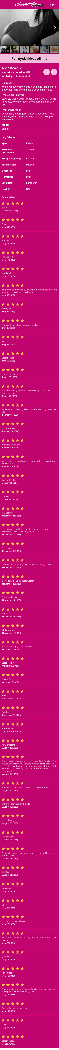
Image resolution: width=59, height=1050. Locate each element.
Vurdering (7, 76)
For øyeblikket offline (29, 58)
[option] (4, 49)
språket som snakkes (13, 72)
